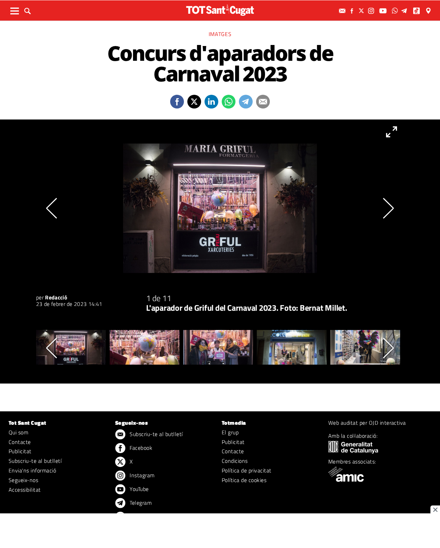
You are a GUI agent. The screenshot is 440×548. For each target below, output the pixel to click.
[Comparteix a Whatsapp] (228, 102)
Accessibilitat (25, 490)
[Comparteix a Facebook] (177, 102)
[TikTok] (417, 10)
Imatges (220, 34)
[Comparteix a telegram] (246, 102)
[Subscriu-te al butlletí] (343, 10)
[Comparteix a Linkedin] (211, 102)
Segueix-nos (23, 480)
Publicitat (20, 451)
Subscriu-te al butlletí (35, 461)
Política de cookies (244, 480)
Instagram (141, 475)
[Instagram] (372, 10)
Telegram (140, 503)
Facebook (140, 448)
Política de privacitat (247, 470)
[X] (362, 10)
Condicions (235, 461)
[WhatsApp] (396, 10)
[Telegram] (405, 10)
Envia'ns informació (32, 470)
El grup (230, 432)
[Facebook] (353, 10)
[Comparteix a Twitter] (194, 102)
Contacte (20, 442)
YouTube (138, 489)
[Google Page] (429, 10)
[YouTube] (383, 10)
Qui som (18, 432)
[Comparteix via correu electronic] (263, 102)
